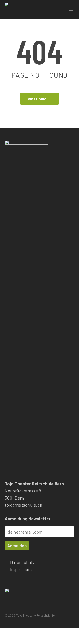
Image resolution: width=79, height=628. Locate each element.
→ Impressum (18, 569)
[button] (71, 9)
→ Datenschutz (20, 562)
